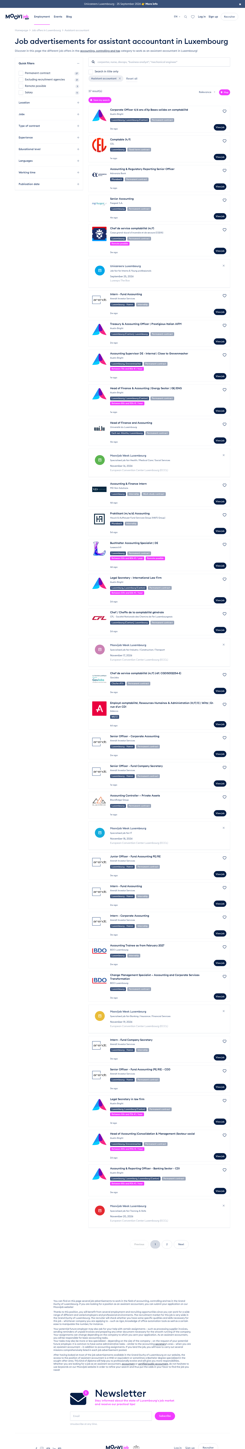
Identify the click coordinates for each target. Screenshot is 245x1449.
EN (176, 16)
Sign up (213, 16)
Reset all (131, 78)
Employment (42, 16)
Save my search (101, 100)
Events (58, 16)
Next (181, 1244)
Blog (69, 16)
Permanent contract (51, 73)
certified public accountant (153, 1363)
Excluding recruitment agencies (51, 79)
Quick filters (27, 63)
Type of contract (30, 126)
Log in (202, 16)
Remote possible (51, 86)
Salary (51, 92)
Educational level (30, 149)
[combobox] (207, 92)
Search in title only (106, 71)
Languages (26, 160)
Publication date (29, 184)
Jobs (22, 114)
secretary (160, 1343)
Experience (26, 137)
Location (24, 102)
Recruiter (229, 16)
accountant (128, 1363)
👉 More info (150, 4)
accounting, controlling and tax (100, 50)
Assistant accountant (104, 78)
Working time (27, 172)
